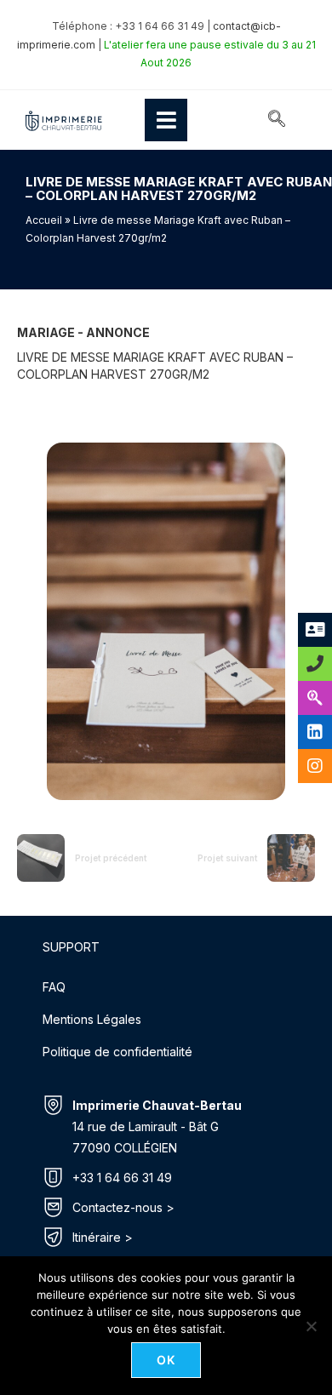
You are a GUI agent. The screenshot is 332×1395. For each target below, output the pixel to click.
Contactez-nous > (123, 1207)
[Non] (310, 1326)
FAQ (54, 987)
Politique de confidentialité (117, 1051)
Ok (166, 1359)
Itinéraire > (102, 1237)
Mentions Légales (92, 1019)
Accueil (44, 220)
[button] (277, 120)
